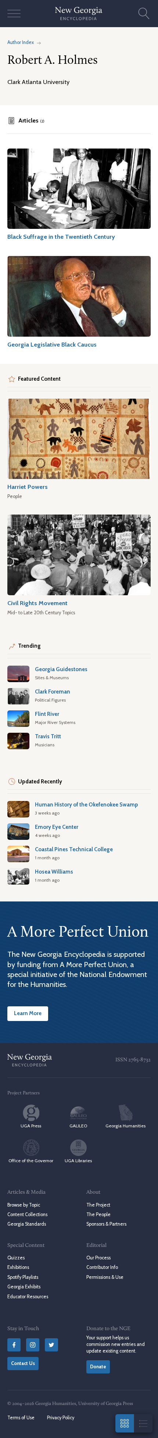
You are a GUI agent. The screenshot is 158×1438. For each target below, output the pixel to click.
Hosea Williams (54, 871)
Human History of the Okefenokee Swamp (86, 804)
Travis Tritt (48, 736)
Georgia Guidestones (61, 669)
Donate (98, 1366)
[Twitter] (51, 1344)
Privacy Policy (60, 1417)
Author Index (20, 42)
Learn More (28, 1013)
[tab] (25, 120)
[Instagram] (32, 1344)
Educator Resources (27, 1296)
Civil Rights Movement (37, 603)
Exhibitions (18, 1267)
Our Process (98, 1257)
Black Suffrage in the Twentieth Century (61, 236)
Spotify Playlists (22, 1277)
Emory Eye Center (56, 827)
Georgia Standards (26, 1224)
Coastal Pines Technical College (74, 849)
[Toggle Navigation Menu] (14, 13)
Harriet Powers (27, 486)
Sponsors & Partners (106, 1224)
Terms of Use (21, 1417)
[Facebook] (14, 1344)
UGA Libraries (78, 1160)
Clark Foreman (52, 691)
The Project (98, 1205)
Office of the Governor (30, 1160)
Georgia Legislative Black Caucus (52, 344)
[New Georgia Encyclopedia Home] (79, 13)
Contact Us (23, 1363)
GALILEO (78, 1125)
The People (98, 1214)
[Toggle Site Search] (144, 13)
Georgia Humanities (125, 1125)
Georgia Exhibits (23, 1286)
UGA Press (31, 1125)
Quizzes (16, 1257)
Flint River (47, 714)
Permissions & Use (104, 1277)
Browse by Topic (23, 1205)
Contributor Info (102, 1267)
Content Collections (27, 1214)
